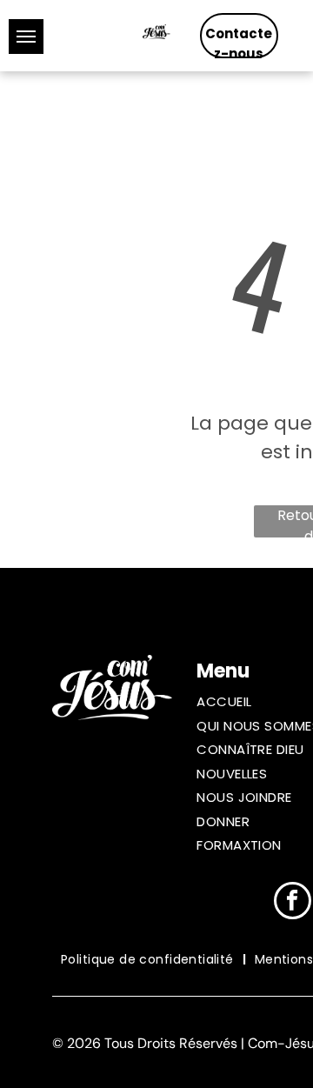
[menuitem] (149, 960)
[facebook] (292, 903)
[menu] (26, 36)
